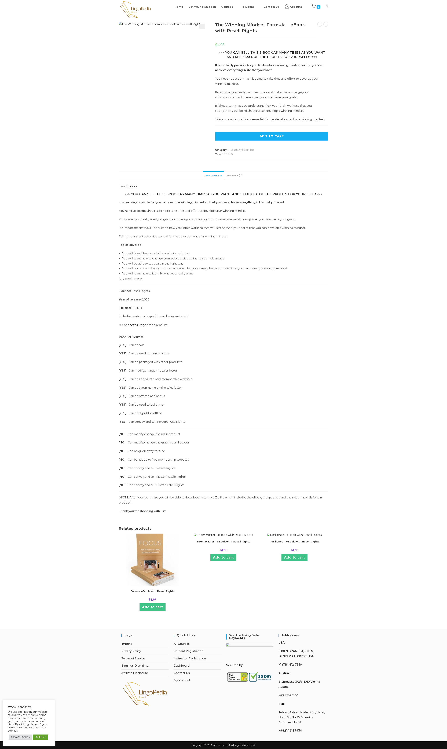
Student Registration (188, 651)
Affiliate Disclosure (134, 673)
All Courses (182, 643)
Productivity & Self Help (241, 149)
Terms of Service (133, 658)
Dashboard (182, 665)
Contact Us (182, 673)
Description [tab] (213, 175)
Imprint (126, 643)
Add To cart (272, 136)
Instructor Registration (190, 658)
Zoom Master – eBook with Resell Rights (223, 541)
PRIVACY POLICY (20, 737)
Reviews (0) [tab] (234, 175)
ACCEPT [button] (41, 737)
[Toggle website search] (327, 6)
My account (182, 680)
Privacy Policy (131, 651)
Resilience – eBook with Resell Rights (294, 541)
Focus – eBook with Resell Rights (152, 591)
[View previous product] (319, 24)
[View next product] (325, 24)
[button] (202, 26)
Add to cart (152, 607)
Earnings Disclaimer (135, 665)
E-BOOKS (227, 154)
